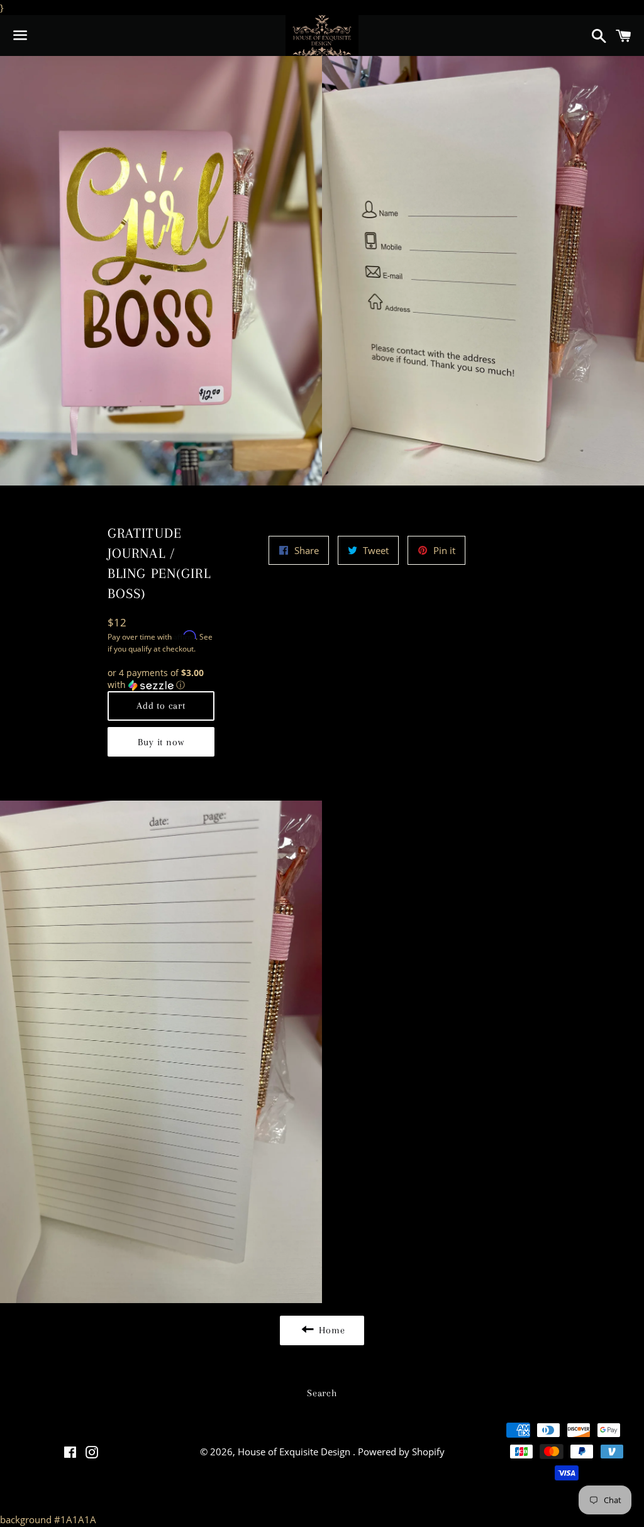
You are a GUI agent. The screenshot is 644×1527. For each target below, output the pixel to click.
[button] (161, 679)
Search (322, 1393)
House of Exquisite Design (295, 1451)
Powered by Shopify (401, 1451)
